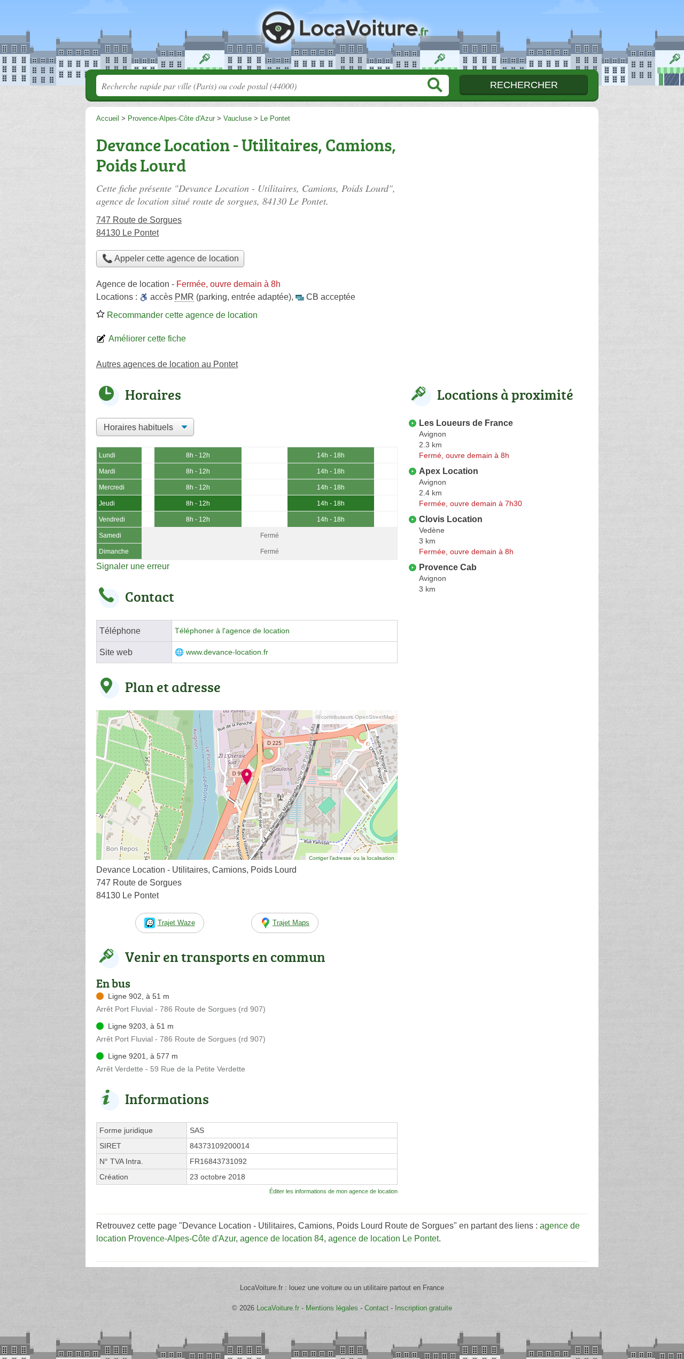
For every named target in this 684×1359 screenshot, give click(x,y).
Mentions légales (332, 1308)
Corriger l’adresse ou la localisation (351, 858)
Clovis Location (451, 519)
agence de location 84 (282, 1238)
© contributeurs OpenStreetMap (355, 717)
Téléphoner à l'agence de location (232, 631)
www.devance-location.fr (227, 652)
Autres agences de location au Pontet (167, 364)
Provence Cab (448, 567)
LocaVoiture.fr (342, 38)
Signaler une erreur (132, 566)
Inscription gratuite (423, 1308)
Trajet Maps (291, 923)
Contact (376, 1308)
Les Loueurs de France (466, 423)
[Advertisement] (498, 206)
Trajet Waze (176, 923)
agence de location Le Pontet (383, 1238)
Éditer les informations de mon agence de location (333, 1191)
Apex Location (448, 471)
